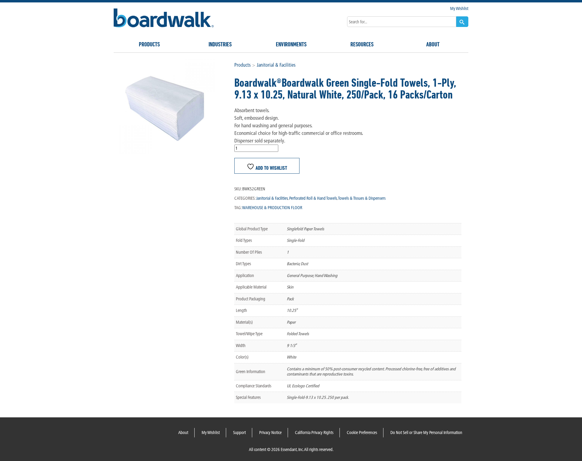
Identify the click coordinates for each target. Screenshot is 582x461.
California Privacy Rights (314, 432)
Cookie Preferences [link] (362, 432)
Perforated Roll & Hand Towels (313, 198)
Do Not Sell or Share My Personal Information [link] (426, 432)
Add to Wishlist (270, 167)
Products (149, 44)
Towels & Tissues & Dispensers (362, 198)
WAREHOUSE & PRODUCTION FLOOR (272, 207)
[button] (462, 21)
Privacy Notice (270, 432)
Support (239, 432)
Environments (291, 44)
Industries (220, 44)
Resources (361, 44)
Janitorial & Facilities (276, 65)
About (433, 44)
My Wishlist (459, 8)
